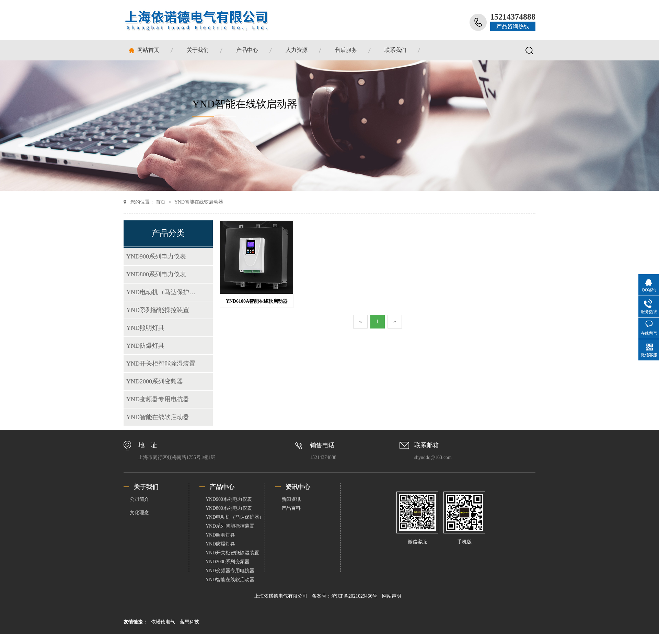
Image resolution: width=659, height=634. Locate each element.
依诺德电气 (163, 621)
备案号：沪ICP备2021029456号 (345, 596)
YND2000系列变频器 (154, 381)
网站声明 (391, 596)
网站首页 (148, 50)
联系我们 (395, 50)
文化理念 (139, 512)
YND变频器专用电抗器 (157, 399)
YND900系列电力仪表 (156, 256)
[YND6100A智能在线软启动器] (256, 292)
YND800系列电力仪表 (156, 274)
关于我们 (198, 50)
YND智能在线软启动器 (198, 202)
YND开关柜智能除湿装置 (160, 363)
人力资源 (297, 50)
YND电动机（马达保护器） (162, 292)
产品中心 (247, 50)
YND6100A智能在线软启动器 (257, 301)
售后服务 (346, 50)
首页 (161, 202)
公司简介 (139, 499)
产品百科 (291, 508)
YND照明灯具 (145, 327)
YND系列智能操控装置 (157, 310)
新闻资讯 (291, 499)
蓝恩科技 (189, 621)
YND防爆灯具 (145, 345)
